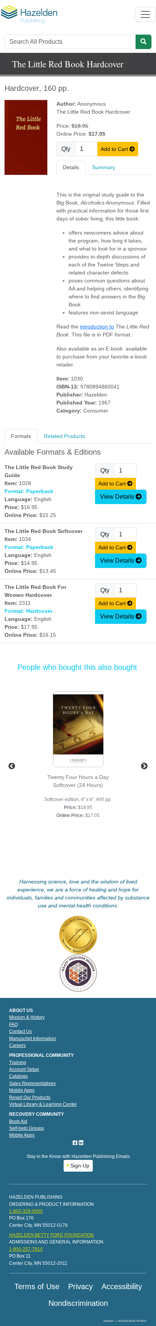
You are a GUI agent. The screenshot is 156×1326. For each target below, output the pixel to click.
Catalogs (18, 1076)
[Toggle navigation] (145, 14)
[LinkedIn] (81, 1143)
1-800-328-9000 (26, 1211)
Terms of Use (36, 1286)
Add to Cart (115, 149)
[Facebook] (76, 1143)
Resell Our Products (29, 1097)
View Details (118, 496)
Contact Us (20, 1031)
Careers (17, 1045)
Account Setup (24, 1069)
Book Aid (18, 1121)
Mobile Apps (21, 1090)
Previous (12, 766)
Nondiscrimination (78, 1303)
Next (144, 766)
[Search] (143, 42)
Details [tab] (71, 167)
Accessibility (121, 1286)
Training (17, 1062)
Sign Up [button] (79, 1166)
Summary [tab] (103, 167)
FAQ (13, 1024)
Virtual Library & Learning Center (43, 1104)
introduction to (97, 327)
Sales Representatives (32, 1083)
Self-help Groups (26, 1128)
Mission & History (27, 1017)
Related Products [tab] (64, 436)
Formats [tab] (21, 436)
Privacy (80, 1286)
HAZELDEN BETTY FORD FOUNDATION (51, 1235)
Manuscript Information (32, 1038)
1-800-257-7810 (26, 1249)
